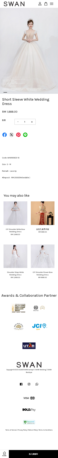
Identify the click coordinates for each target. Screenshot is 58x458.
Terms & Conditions (46, 430)
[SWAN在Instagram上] (29, 386)
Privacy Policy (22, 430)
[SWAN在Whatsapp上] (37, 386)
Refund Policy (33, 430)
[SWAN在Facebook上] (21, 386)
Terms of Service (10, 430)
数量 (4, 120)
